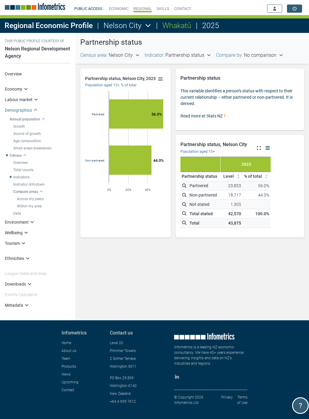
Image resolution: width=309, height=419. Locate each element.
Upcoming (70, 382)
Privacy (227, 397)
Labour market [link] (19, 99)
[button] (119, 8)
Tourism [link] (12, 243)
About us (69, 351)
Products (69, 366)
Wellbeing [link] (14, 232)
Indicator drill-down (29, 184)
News (66, 374)
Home (66, 343)
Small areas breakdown (32, 148)
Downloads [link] (15, 284)
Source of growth (27, 134)
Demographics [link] (18, 110)
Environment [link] (17, 222)
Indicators (21, 177)
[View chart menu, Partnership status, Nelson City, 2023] (160, 79)
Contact (68, 390)
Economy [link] (13, 89)
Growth (19, 126)
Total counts (23, 170)
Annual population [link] (25, 119)
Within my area (29, 206)
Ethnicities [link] (14, 258)
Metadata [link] (14, 305)
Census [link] (16, 155)
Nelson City (123, 25)
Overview (13, 74)
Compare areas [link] (25, 192)
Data (17, 213)
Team (66, 359)
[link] (294, 8)
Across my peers (30, 199)
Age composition (27, 141)
